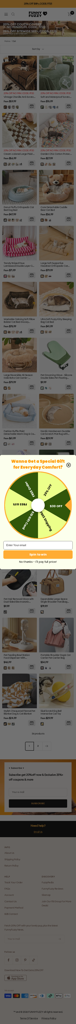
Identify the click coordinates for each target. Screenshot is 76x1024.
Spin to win (37, 554)
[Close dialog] (69, 465)
